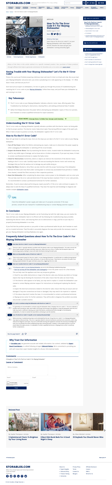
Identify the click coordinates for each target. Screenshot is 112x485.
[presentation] (7, 430)
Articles (11, 11)
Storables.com (16, 343)
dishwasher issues (22, 189)
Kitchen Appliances (31, 57)
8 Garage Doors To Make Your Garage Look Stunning (46, 119)
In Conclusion (88, 33)
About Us (62, 467)
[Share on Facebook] (52, 34)
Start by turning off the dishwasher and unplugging (30, 269)
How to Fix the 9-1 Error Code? (91, 30)
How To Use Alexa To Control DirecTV (93, 59)
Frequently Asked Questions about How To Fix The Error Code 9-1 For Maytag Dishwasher (95, 36)
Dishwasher (41, 57)
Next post (102, 457)
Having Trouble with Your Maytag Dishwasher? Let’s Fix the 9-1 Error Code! (93, 25)
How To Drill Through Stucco (91, 57)
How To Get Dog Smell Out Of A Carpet (93, 62)
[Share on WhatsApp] (60, 34)
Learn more (66, 67)
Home (7, 11)
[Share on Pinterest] (57, 34)
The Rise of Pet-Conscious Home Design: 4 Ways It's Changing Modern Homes (94, 54)
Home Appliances (18, 57)
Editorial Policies (47, 346)
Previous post (11, 457)
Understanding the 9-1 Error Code (92, 28)
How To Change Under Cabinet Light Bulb (93, 64)
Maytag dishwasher (36, 89)
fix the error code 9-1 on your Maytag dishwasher (27, 267)
